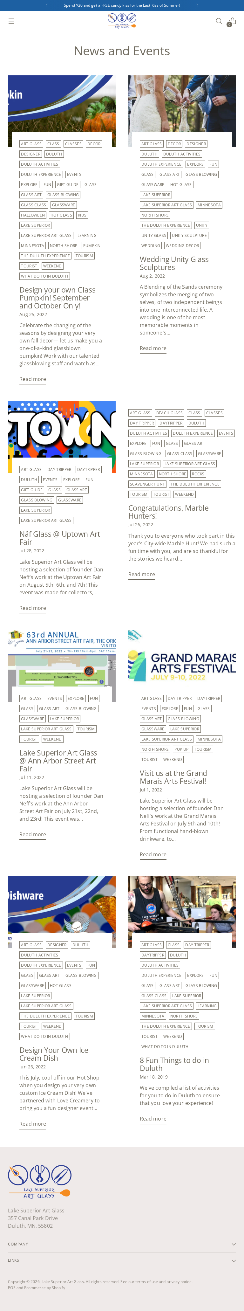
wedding (150, 245)
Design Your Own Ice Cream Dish (53, 1054)
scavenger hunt (147, 484)
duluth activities (39, 164)
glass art (31, 194)
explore (29, 184)
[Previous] (47, 5)
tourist (29, 266)
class (53, 144)
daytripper (88, 469)
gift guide (67, 184)
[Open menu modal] (11, 21)
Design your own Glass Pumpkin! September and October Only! (57, 298)
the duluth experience (45, 256)
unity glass (153, 235)
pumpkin (92, 245)
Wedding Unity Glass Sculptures (174, 263)
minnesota (32, 245)
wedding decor (182, 245)
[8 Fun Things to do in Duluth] (182, 912)
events (74, 174)
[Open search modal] (219, 21)
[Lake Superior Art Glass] (122, 21)
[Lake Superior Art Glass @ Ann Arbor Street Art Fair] (62, 666)
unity (202, 225)
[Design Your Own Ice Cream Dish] (62, 912)
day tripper (59, 469)
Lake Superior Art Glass (63, 1281)
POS (11, 1287)
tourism (84, 256)
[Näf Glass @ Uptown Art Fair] (62, 437)
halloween (33, 215)
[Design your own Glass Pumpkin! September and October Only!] (62, 111)
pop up (181, 749)
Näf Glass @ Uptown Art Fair (59, 538)
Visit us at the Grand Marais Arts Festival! (173, 777)
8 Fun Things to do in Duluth (174, 1064)
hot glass (61, 215)
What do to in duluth (44, 276)
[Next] (197, 5)
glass (91, 184)
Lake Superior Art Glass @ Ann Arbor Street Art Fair (58, 761)
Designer (30, 154)
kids (82, 215)
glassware (63, 205)
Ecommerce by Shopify (44, 1287)
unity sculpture (189, 235)
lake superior (35, 225)
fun (47, 184)
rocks (198, 474)
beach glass (169, 413)
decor (94, 144)
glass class (33, 205)
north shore (63, 245)
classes (73, 144)
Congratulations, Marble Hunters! (168, 512)
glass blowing (63, 194)
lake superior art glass (46, 235)
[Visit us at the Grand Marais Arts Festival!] (182, 666)
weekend (52, 266)
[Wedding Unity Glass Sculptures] (182, 111)
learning (87, 235)
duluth (54, 154)
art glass (31, 144)
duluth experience (41, 174)
